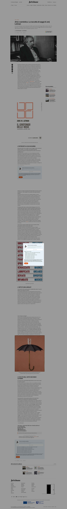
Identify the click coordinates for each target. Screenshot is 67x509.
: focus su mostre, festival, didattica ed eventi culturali (32, 252)
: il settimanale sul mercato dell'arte (30, 253)
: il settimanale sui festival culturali (29, 258)
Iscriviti (26, 263)
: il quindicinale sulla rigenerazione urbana (31, 254)
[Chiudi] (42, 244)
